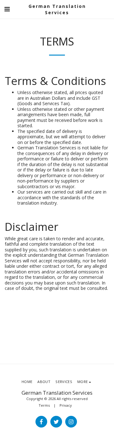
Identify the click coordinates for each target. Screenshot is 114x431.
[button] (7, 9)
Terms (44, 405)
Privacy (66, 405)
